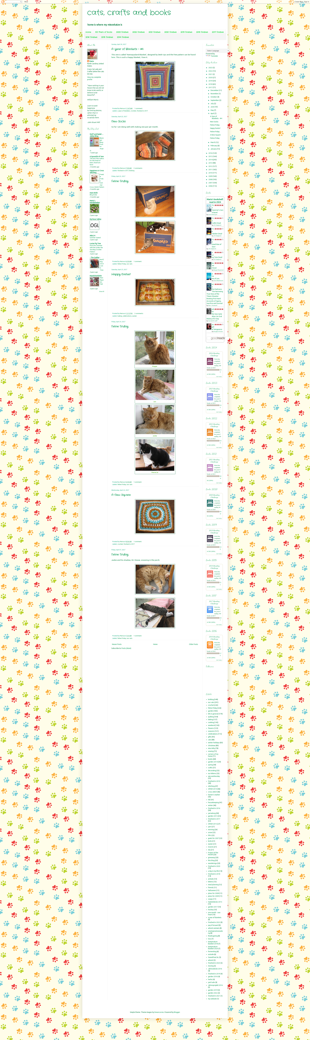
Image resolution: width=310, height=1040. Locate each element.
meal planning (213, 885)
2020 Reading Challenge (214, 496)
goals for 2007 (213, 838)
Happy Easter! (121, 274)
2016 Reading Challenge (214, 637)
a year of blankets (124, 111)
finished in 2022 (214, 922)
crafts (210, 768)
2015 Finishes (107, 37)
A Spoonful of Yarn (97, 156)
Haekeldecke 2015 (215, 902)
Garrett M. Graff (212, 320)
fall (209, 800)
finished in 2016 (214, 808)
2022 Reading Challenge (214, 425)
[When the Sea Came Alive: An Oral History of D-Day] (210, 314)
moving (210, 966)
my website (212, 999)
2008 (211, 179)
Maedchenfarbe (96, 276)
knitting (131, 170)
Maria (92, 61)
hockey (210, 910)
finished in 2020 (214, 866)
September (215, 100)
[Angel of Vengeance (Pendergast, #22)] (210, 329)
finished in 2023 (214, 963)
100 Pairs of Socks (103, 32)
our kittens (212, 773)
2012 (211, 166)
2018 (211, 84)
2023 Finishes (122, 32)
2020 (211, 77)
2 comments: (138, 168)
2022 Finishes (138, 32)
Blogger (177, 1012)
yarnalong (212, 813)
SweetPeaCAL (213, 957)
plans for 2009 (213, 896)
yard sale (211, 982)
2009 (211, 176)
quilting (211, 717)
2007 (211, 183)
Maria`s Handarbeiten (95, 202)
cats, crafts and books (129, 12)
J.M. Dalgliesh (217, 225)
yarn (209, 827)
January (214, 149)
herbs (210, 979)
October (214, 97)
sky (209, 850)
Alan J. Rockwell (212, 305)
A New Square (121, 495)
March (213, 142)
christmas (211, 745)
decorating (212, 771)
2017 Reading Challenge (214, 602)
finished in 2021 (214, 996)
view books (219, 376)
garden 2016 (213, 976)
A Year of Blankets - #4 (127, 49)
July (212, 103)
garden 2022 (213, 993)
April (212, 113)
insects (210, 847)
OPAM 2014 (212, 789)
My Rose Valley (95, 219)
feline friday (122, 264)
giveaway (211, 857)
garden (210, 711)
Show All (101, 291)
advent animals (213, 928)
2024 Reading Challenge (214, 354)
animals (211, 879)
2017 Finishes (218, 32)
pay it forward (213, 925)
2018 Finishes (202, 32)
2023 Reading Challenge (214, 389)
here (113, 57)
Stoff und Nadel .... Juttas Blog (96, 135)
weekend (211, 725)
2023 (211, 68)
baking (120, 316)
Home (88, 32)
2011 (211, 170)
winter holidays (214, 743)
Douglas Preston (218, 331)
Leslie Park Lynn (212, 214)
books (210, 759)
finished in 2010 (214, 781)
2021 (211, 74)
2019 (211, 81)
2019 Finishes (186, 32)
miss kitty (211, 748)
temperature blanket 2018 (213, 943)
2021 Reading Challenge (214, 460)
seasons (211, 731)
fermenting (212, 951)
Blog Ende (93, 195)
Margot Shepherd (218, 270)
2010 (211, 173)
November (215, 94)
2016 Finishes (91, 37)
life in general (213, 714)
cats (209, 740)
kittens (210, 882)
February (214, 146)
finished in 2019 (214, 974)
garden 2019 (213, 990)
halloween (212, 890)
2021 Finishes (154, 32)
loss (209, 939)
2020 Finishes (170, 32)
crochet (133, 111)
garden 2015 (213, 816)
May (212, 110)
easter (134, 316)
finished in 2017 (142, 111)
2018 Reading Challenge (214, 566)
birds (210, 841)
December (215, 90)
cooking (211, 722)
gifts (209, 737)
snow (210, 832)
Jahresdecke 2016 (215, 969)
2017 (211, 87)
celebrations (127, 316)
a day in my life (213, 871)
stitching (211, 786)
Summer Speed (95, 238)
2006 (211, 186)
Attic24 (92, 236)
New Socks (118, 121)
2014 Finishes (123, 37)
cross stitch (212, 792)
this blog (211, 860)
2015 (211, 156)
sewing (210, 751)
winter (210, 805)
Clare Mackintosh (218, 280)
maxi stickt (94, 193)
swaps (210, 899)
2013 (211, 163)
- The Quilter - (95, 257)
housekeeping (213, 802)
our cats (129, 264)
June (213, 107)
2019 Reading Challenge (214, 531)
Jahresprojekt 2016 (215, 985)
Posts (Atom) (126, 648)
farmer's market (214, 795)
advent (210, 960)
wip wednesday (214, 776)
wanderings (212, 863)
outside (211, 954)
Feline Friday (119, 181)
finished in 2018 (214, 874)
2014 (211, 160)
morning (211, 830)
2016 (211, 153)
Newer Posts (117, 644)
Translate (214, 56)
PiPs (209, 835)
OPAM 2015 (212, 824)
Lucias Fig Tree (95, 243)
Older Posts (193, 644)
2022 (211, 71)
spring (210, 765)
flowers (211, 728)
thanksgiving (213, 936)
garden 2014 (213, 762)
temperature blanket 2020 (213, 948)
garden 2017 (213, 907)
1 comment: (138, 108)
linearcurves (159, 1012)
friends (210, 887)
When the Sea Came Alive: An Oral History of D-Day (214, 314)
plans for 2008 (213, 893)
